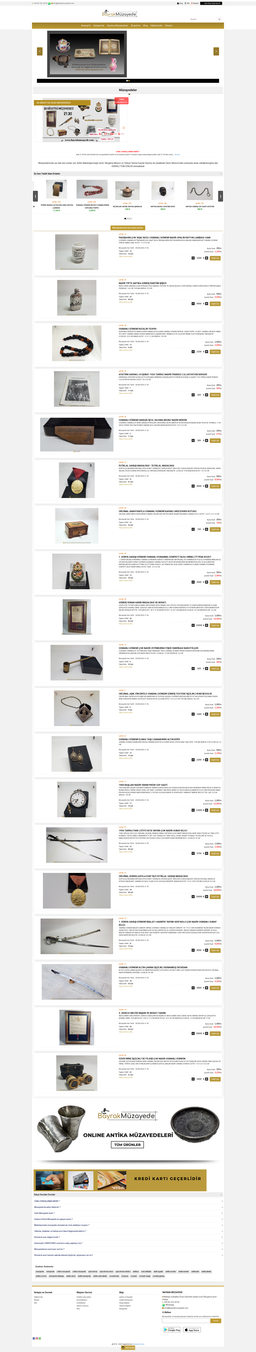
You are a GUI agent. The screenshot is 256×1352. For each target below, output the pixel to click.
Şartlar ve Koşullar (126, 1297)
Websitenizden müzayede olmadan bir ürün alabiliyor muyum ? (61, 1225)
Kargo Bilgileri (124, 1303)
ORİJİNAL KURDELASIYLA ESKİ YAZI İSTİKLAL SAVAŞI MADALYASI (153, 876)
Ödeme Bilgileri (125, 1306)
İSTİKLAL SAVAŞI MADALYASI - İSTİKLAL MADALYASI (146, 465)
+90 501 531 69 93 (40, 3)
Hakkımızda (156, 25)
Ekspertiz (136, 25)
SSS (187, 3)
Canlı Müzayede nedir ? (44, 1213)
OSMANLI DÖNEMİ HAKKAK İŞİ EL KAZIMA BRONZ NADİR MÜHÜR (153, 420)
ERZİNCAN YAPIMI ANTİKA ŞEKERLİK (91, 207)
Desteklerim (81, 1303)
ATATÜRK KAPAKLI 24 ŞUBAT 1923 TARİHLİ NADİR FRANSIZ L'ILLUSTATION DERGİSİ (163, 374)
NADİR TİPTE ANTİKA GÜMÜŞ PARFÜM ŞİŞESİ (142, 283)
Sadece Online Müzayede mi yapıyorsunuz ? (53, 1219)
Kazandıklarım (82, 1300)
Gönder (216, 1321)
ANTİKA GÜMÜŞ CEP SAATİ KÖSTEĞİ (164, 207)
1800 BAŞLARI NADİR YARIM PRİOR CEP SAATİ (143, 785)
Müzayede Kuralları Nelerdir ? (47, 1207)
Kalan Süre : (94, 134)
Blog (181, 3)
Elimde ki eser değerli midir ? (47, 1237)
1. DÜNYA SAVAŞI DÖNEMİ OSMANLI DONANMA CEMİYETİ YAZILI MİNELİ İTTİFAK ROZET (165, 556)
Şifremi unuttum (83, 1306)
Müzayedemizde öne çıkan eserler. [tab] (127, 228)
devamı (177, 155)
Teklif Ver (215, 258)
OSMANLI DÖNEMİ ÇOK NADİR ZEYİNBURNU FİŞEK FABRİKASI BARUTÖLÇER (158, 648)
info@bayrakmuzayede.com (63, 3)
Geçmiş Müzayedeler (117, 25)
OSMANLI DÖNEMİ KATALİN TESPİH (137, 328)
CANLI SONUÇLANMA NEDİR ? (47, 1201)
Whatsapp (169, 1305)
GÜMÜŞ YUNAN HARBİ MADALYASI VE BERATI (142, 602)
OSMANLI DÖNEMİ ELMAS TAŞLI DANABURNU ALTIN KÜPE (149, 739)
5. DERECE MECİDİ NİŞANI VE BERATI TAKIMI (142, 1013)
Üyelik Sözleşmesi (126, 1300)
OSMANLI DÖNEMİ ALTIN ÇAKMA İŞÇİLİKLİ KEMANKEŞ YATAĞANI (153, 967)
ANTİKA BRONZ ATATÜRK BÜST (127, 207)
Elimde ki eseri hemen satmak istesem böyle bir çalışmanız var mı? (63, 1255)
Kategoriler (98, 25)
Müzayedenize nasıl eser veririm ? (49, 1249)
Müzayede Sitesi (138, 1344)
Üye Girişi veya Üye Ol (212, 3)
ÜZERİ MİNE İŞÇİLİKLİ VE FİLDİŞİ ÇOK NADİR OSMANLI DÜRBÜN (152, 1058)
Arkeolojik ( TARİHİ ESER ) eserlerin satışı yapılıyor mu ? (58, 1243)
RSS (78, 1309)
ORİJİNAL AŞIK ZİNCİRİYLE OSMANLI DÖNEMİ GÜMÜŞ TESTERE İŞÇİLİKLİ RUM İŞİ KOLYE (165, 693)
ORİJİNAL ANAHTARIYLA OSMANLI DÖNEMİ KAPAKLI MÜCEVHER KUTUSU (157, 511)
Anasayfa (86, 25)
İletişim (196, 3)
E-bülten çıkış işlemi (84, 1297)
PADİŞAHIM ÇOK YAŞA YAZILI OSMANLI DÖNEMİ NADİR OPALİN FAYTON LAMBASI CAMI (165, 237)
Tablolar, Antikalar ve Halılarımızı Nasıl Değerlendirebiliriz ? (60, 1231)
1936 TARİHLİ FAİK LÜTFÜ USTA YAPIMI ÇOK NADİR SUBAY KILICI (153, 830)
